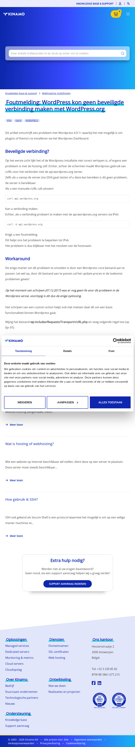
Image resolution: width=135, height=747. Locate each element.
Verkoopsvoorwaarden (21, 743)
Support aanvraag (17, 726)
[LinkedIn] (99, 683)
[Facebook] (93, 683)
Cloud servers (14, 664)
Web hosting (57, 658)
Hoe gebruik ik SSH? (21, 499)
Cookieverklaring (75, 743)
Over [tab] (111, 350)
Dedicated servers (17, 652)
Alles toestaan (110, 402)
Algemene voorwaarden (88, 739)
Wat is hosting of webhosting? (29, 443)
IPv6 (9, 120)
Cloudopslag (13, 670)
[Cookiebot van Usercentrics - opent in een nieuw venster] (115, 341)
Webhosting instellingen (56, 93)
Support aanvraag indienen (67, 583)
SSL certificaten (59, 652)
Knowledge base (16, 720)
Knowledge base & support (95, 3)
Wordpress (32, 120)
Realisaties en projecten (64, 692)
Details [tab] (67, 350)
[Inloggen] (120, 3)
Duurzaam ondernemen (21, 692)
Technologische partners (21, 698)
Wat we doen (57, 686)
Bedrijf (9, 686)
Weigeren (25, 402)
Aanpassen (65, 402)
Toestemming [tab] (23, 350)
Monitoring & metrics (19, 658)
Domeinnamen (58, 646)
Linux (18, 120)
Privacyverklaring (50, 743)
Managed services (17, 646)
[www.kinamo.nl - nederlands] (16, 14)
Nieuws (10, 704)
